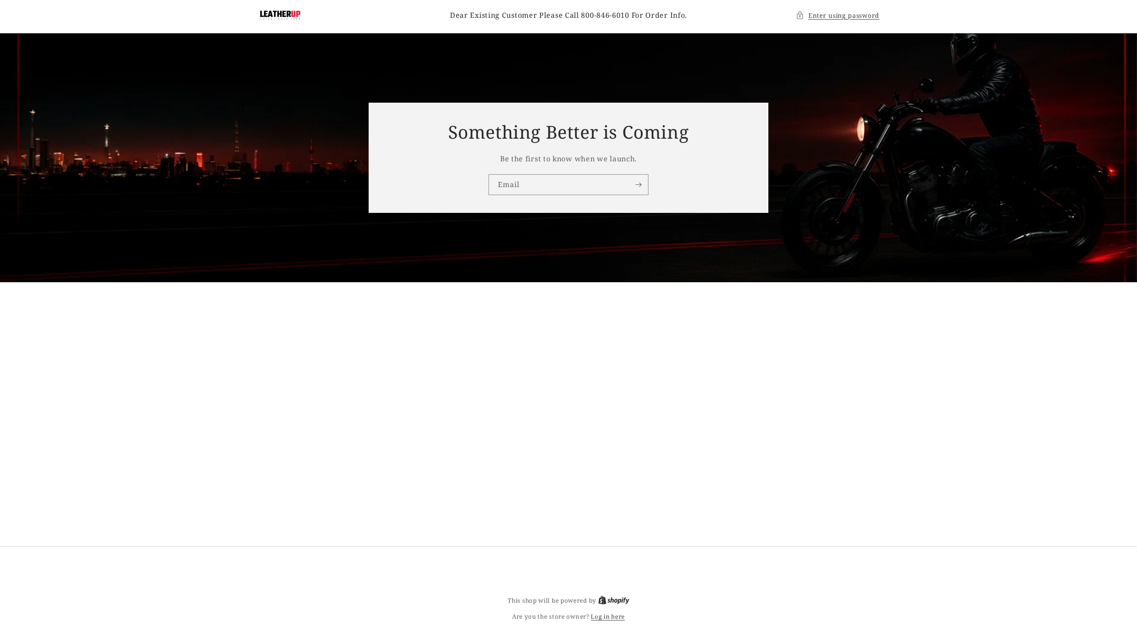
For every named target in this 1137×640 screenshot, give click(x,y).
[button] (837, 15)
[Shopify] (613, 600)
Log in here (608, 616)
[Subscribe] (638, 184)
